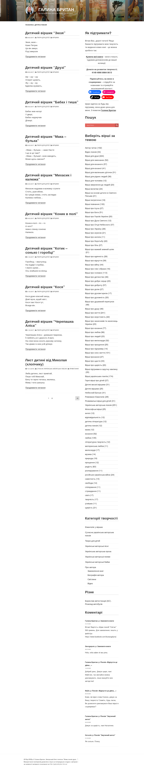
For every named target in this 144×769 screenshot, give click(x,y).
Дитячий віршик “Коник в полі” (51, 213)
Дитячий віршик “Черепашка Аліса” (49, 323)
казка (89, 429)
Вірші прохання (94, 356)
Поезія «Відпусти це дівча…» (104, 690)
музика (90, 454)
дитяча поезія (93, 425)
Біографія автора (96, 574)
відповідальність (95, 417)
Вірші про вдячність (96, 256)
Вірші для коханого (96, 164)
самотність (92, 478)
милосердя (92, 450)
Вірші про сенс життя (97, 352)
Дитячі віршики (94, 388)
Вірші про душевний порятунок (99, 303)
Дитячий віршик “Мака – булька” (45, 138)
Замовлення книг (96, 570)
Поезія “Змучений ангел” (104, 735)
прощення (92, 462)
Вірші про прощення (96, 344)
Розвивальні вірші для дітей (100, 400)
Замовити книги (107, 621)
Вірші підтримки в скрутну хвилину (101, 371)
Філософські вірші (95, 409)
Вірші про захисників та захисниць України (101, 322)
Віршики (55, 37)
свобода (91, 482)
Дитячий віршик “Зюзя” (45, 32)
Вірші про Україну (95, 228)
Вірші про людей (95, 336)
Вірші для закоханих (96, 159)
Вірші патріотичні (95, 199)
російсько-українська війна (99, 474)
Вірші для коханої (95, 168)
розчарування (93, 470)
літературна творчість (97, 441)
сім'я (89, 495)
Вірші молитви (94, 188)
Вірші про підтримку (96, 348)
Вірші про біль (93, 245)
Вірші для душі (94, 155)
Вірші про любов (95, 332)
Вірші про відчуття (95, 260)
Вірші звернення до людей (99, 184)
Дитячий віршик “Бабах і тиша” (51, 101)
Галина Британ (56, 9)
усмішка (91, 503)
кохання (91, 433)
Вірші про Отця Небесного (99, 224)
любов (90, 437)
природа (91, 458)
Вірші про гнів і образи (97, 268)
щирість (91, 507)
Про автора (90, 567)
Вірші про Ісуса (94, 208)
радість (90, 466)
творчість (91, 499)
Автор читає (93, 147)
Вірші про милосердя (97, 340)
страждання (93, 491)
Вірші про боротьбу (96, 240)
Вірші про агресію (95, 232)
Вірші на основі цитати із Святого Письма (100, 194)
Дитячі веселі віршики (97, 384)
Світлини (92, 579)
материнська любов (96, 446)
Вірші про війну (94, 264)
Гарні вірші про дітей (96, 380)
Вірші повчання (95, 204)
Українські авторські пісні (96, 546)
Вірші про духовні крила (98, 293)
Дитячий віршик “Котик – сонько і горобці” (46, 250)
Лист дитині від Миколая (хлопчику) (46, 361)
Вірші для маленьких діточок (100, 172)
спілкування (92, 487)
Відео (90, 583)
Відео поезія (93, 151)
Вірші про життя (95, 312)
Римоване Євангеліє (97, 396)
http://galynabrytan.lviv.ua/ (58, 764)
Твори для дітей (43, 37)
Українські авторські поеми (97, 556)
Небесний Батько (95, 392)
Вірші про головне (96, 272)
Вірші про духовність (97, 297)
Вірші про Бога (94, 212)
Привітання (74, 369)
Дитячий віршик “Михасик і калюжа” (48, 177)
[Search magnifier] (117, 125)
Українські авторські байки (97, 561)
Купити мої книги (94, 56)
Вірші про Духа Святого (98, 220)
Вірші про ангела (95, 236)
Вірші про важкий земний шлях (99, 251)
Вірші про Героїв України (98, 216)
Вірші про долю (94, 289)
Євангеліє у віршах (94, 526)
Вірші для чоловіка (96, 180)
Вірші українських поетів (99, 376)
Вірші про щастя (94, 360)
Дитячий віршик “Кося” (45, 286)
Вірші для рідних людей (98, 176)
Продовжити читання (35, 56)
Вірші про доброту (95, 285)
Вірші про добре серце (98, 280)
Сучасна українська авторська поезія (52, 369)
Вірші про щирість (95, 365)
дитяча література (96, 421)
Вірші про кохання (95, 328)
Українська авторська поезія (101, 404)
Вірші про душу (94, 308)
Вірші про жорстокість (97, 316)
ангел (89, 413)
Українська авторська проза (98, 551)
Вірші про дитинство (96, 276)
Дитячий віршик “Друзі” (45, 67)
